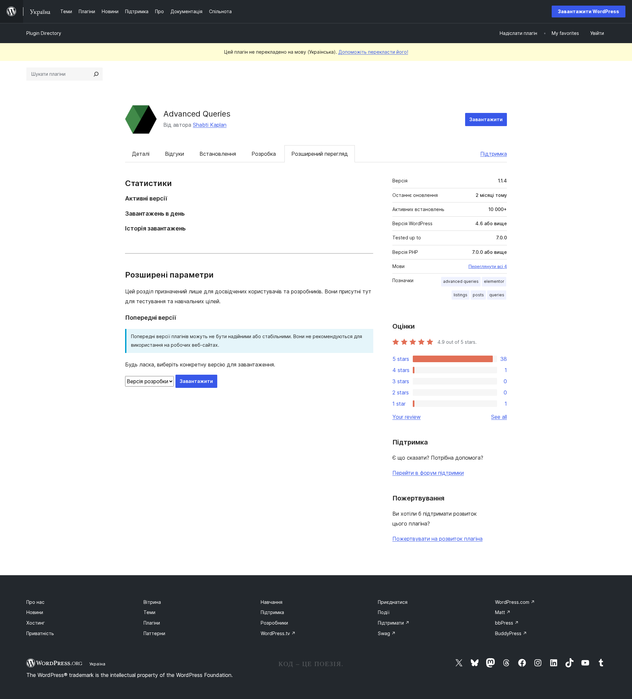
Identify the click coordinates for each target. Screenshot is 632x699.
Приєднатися (393, 602)
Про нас (35, 602)
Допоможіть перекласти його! (373, 52)
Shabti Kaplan (209, 124)
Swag (387, 633)
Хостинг (35, 623)
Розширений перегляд (319, 153)
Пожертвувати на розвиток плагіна (437, 538)
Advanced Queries (196, 114)
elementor (494, 281)
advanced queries (461, 281)
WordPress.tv (278, 633)
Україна (97, 663)
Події (383, 612)
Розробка (263, 153)
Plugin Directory (43, 33)
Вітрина (152, 602)
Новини (34, 612)
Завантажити (486, 119)
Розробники (274, 623)
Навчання (271, 602)
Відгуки (174, 153)
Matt (503, 612)
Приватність (40, 633)
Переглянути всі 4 (487, 266)
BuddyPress (511, 633)
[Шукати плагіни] (96, 74)
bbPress (507, 623)
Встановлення (217, 153)
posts (478, 294)
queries (496, 294)
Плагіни (152, 623)
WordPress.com (515, 602)
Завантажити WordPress (588, 11)
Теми (149, 612)
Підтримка (493, 153)
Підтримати (393, 623)
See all (499, 417)
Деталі (140, 153)
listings (460, 294)
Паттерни (154, 633)
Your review (406, 417)
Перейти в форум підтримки (428, 473)
